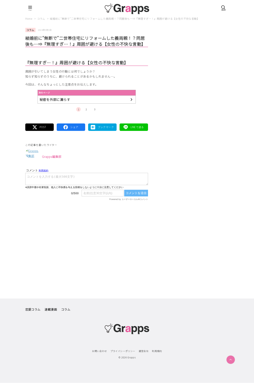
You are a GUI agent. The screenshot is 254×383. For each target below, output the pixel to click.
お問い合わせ (99, 351)
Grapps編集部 (52, 156)
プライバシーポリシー (122, 351)
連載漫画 (51, 309)
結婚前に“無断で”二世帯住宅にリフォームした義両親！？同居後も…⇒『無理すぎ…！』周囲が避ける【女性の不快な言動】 (125, 18)
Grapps (131, 357)
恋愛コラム (33, 309)
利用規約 (157, 351)
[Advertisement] (86, 241)
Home (29, 18)
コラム (41, 18)
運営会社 (144, 351)
